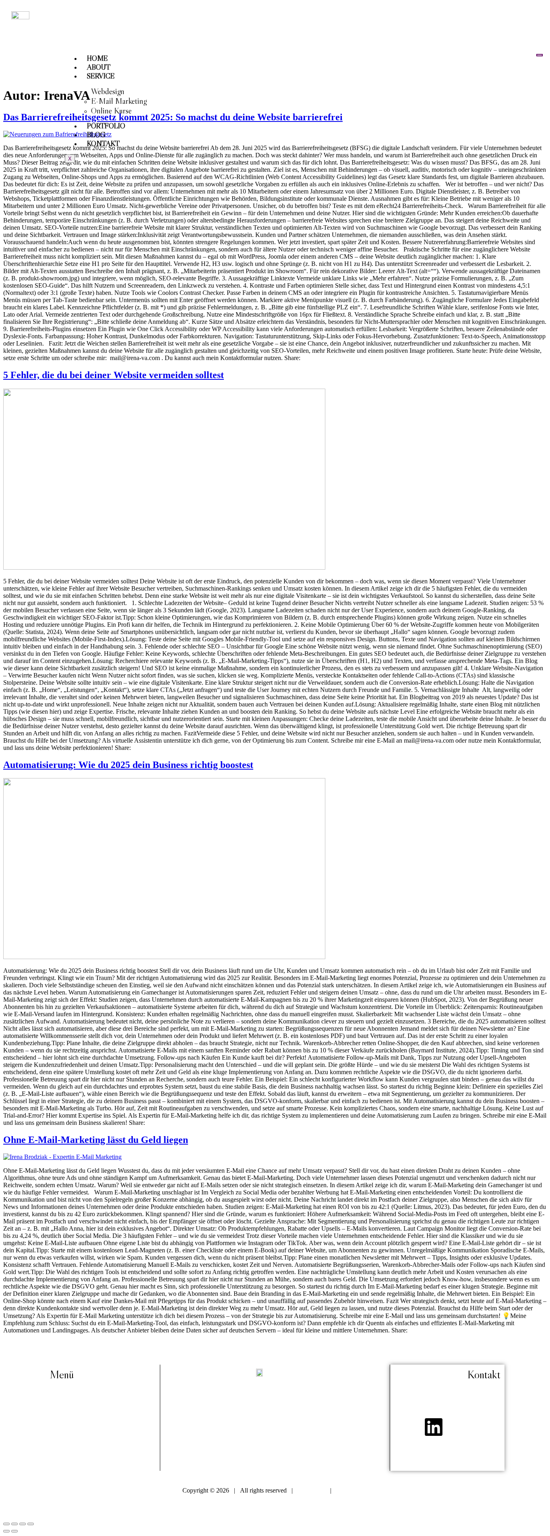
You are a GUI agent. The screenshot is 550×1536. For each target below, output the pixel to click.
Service (101, 76)
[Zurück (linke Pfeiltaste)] (6, 1531)
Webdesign (107, 91)
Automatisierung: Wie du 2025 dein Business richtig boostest (128, 765)
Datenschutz (352, 1490)
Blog (96, 134)
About (98, 67)
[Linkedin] (434, 1427)
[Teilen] (22, 1524)
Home (97, 58)
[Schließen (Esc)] (30, 1524)
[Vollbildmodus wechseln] (14, 1524)
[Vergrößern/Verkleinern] (6, 1524)
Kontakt (103, 143)
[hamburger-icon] (539, 55)
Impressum (311, 1490)
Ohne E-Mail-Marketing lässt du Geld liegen (95, 1139)
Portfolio (106, 125)
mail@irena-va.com (477, 1398)
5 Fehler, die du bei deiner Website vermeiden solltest (113, 375)
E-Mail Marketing (119, 101)
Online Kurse (111, 110)
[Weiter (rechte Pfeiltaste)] (14, 1531)
